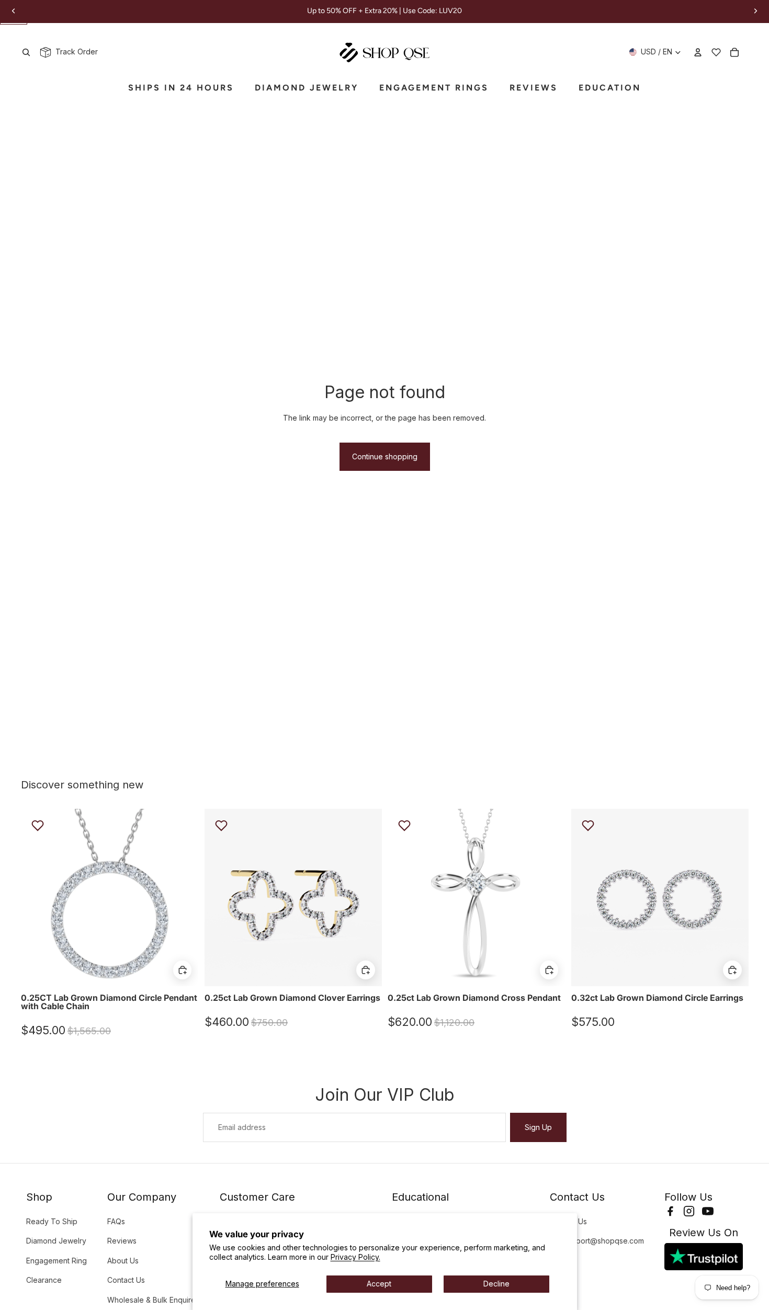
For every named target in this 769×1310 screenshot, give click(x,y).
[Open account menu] (697, 52)
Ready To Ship (51, 1221)
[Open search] (26, 52)
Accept (379, 1283)
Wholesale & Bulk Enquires (153, 1299)
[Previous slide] (36, 897)
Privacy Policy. (355, 1256)
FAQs (116, 1221)
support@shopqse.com (603, 1240)
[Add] (182, 970)
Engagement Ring (56, 1260)
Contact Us (126, 1279)
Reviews (122, 1240)
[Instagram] (689, 1211)
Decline (496, 1283)
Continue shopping (384, 456)
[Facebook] (670, 1211)
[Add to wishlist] (37, 825)
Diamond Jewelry (56, 1240)
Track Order (74, 51)
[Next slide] (182, 897)
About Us (123, 1260)
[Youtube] (708, 1211)
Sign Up (538, 1127)
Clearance (44, 1279)
